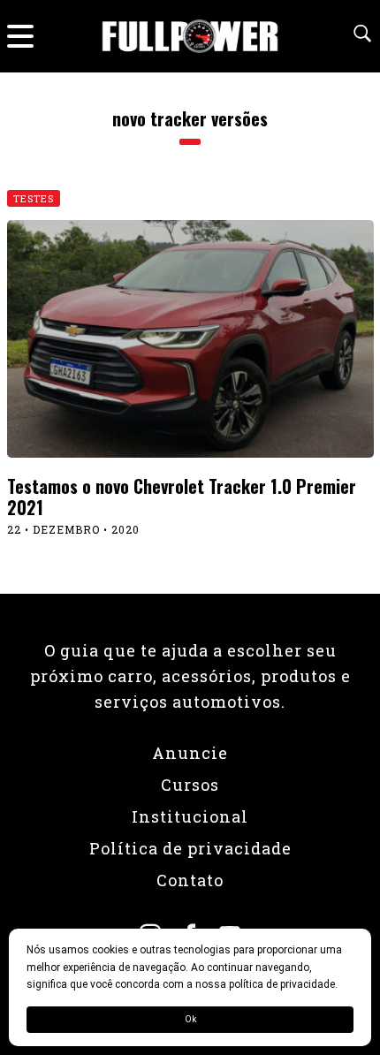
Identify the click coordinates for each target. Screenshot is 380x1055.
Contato (190, 880)
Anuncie (190, 752)
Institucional (190, 816)
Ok (190, 1019)
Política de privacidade (190, 848)
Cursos (190, 784)
